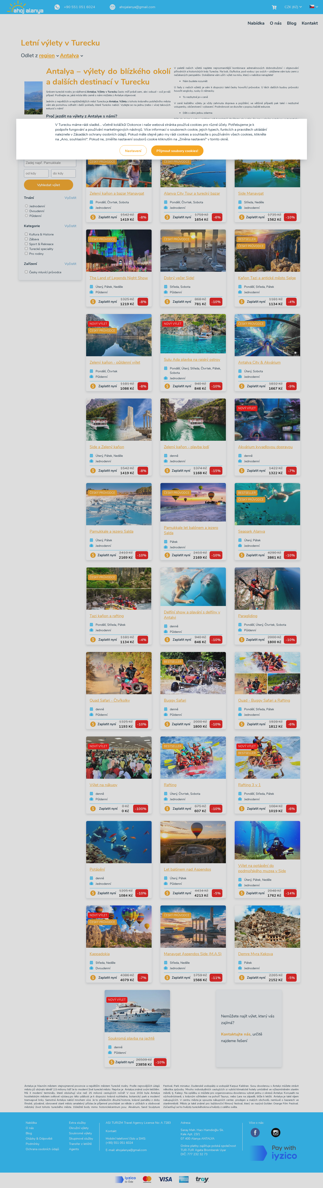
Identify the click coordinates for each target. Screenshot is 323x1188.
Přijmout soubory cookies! (177, 151)
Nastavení (133, 151)
